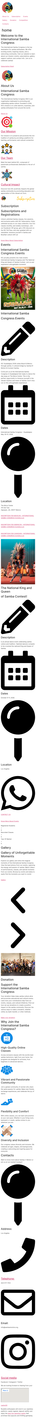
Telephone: (7, 1278)
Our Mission (8, 131)
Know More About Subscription (12, 240)
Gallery (4, 20)
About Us (5, 16)
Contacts (5, 24)
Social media (9, 1377)
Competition (23, 20)
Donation (13, 20)
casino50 (4, 1405)
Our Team (7, 158)
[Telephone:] (18, 1272)
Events (25, 16)
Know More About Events (10, 821)
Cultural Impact (10, 184)
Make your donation (8, 1018)
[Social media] (18, 1371)
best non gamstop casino (17, 1413)
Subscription (16, 16)
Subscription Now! (7, 66)
